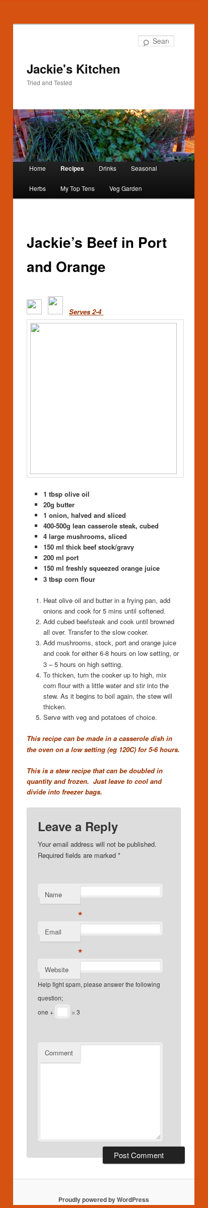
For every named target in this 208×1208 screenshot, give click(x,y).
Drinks (107, 168)
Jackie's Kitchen (73, 68)
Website (56, 969)
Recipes (72, 168)
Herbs (37, 188)
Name (62, 897)
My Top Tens (77, 188)
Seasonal (144, 168)
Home (37, 168)
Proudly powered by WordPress (103, 1199)
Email (62, 934)
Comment (59, 1052)
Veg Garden (125, 188)
